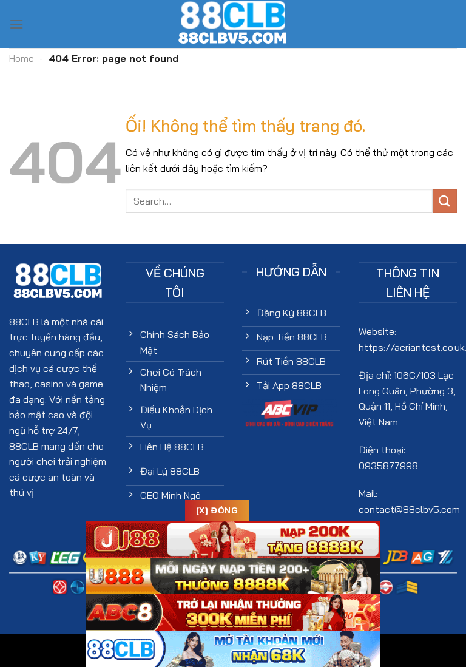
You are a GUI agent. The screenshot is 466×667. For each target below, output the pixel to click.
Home (21, 58)
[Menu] (16, 24)
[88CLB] (233, 24)
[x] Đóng (217, 510)
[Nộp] (445, 201)
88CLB (24, 322)
